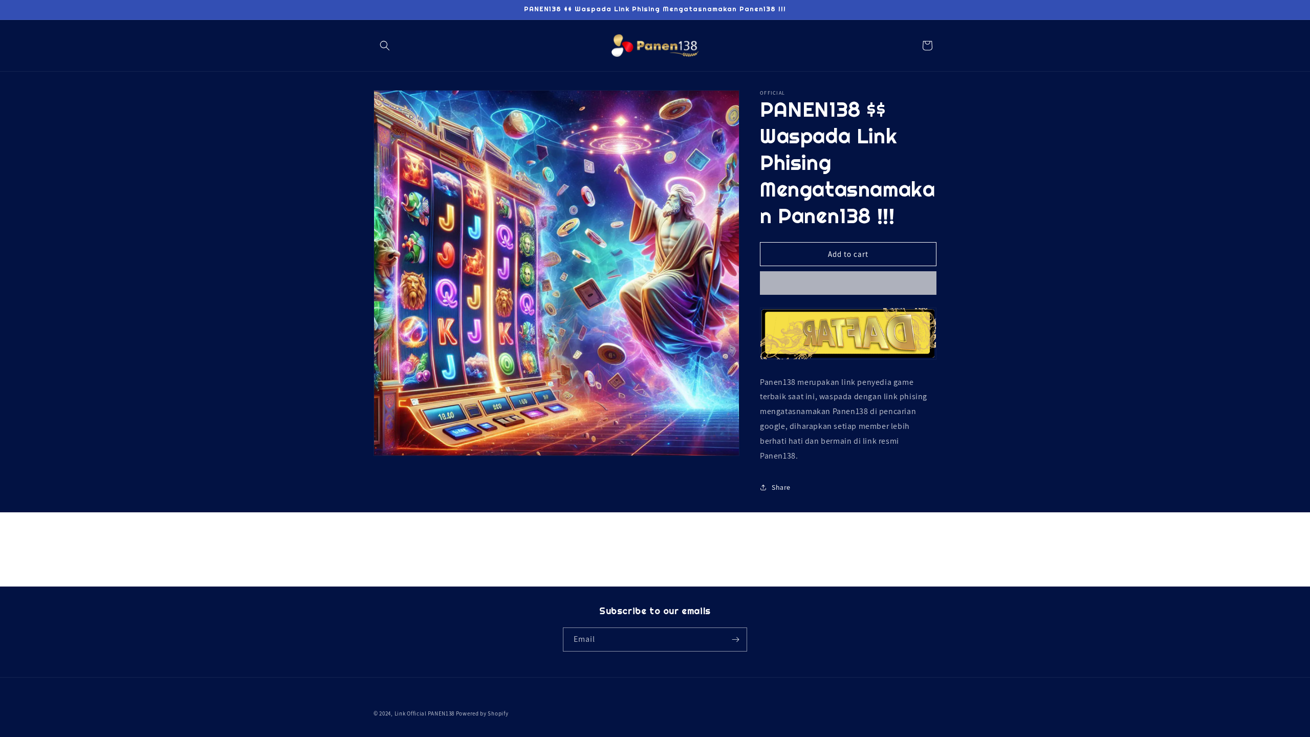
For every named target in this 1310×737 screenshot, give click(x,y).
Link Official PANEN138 (424, 713)
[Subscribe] (735, 639)
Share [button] (781, 486)
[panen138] (848, 358)
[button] (385, 45)
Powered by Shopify (482, 713)
